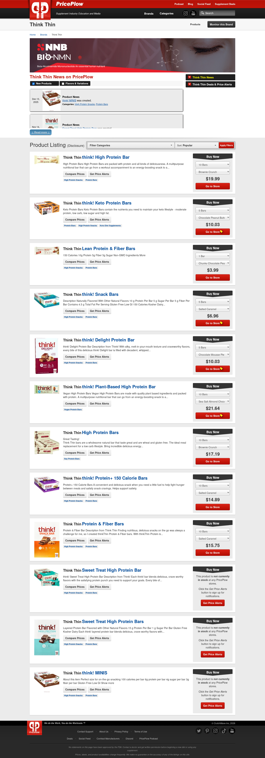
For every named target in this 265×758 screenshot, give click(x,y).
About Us (103, 731)
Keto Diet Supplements (110, 225)
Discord (129, 738)
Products (195, 24)
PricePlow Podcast (148, 738)
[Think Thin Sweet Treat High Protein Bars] (46, 639)
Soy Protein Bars (72, 458)
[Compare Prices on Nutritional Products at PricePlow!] (35, 727)
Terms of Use (140, 731)
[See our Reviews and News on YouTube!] (232, 731)
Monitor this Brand (221, 24)
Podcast (179, 4)
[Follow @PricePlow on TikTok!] (223, 731)
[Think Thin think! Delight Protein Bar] (46, 353)
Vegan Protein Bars (73, 409)
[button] (132, 133)
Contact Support (85, 731)
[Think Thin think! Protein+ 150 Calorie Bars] (46, 491)
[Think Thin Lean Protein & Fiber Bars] (46, 259)
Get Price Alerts (99, 174)
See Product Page (46, 176)
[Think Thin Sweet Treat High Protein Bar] (46, 586)
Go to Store (46, 184)
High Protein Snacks (85, 104)
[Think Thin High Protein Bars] (46, 443)
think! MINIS (69, 100)
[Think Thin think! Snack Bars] (46, 305)
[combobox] (131, 145)
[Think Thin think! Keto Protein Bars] (46, 213)
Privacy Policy (121, 731)
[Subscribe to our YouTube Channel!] (193, 13)
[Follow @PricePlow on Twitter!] (199, 731)
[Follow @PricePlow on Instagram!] (185, 13)
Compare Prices (75, 174)
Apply (226, 145)
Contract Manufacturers (108, 738)
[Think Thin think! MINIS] (52, 100)
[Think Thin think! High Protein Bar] (46, 168)
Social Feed (204, 4)
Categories (166, 13)
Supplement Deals (225, 4)
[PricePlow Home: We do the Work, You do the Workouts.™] (40, 10)
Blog (190, 4)
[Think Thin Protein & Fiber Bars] (46, 536)
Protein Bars (102, 104)
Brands (148, 13)
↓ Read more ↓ (41, 132)
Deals (70, 738)
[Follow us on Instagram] (215, 731)
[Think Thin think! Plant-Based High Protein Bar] (46, 399)
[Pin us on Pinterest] (207, 731)
